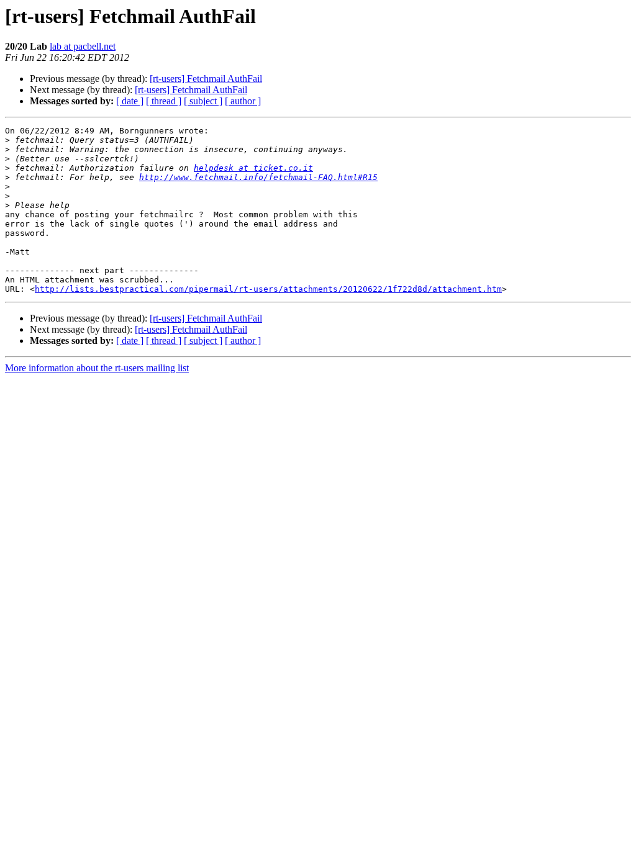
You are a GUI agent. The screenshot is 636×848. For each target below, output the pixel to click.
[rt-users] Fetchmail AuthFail (206, 78)
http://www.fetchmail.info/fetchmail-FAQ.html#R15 (258, 177)
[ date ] (129, 101)
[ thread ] (163, 101)
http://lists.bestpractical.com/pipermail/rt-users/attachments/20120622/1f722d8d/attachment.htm (268, 289)
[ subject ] (203, 101)
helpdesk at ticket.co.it (253, 168)
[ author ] (243, 101)
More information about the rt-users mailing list (97, 368)
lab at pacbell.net (83, 46)
